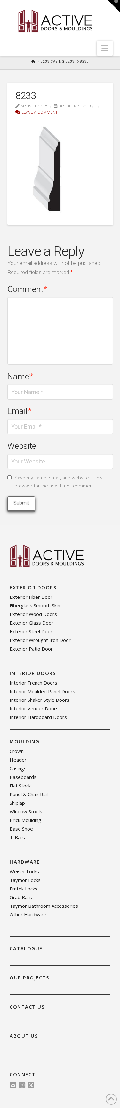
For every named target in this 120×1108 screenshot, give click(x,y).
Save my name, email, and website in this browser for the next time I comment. (58, 482)
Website (21, 446)
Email (19, 411)
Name (20, 376)
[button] (105, 48)
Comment (27, 289)
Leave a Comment (39, 112)
